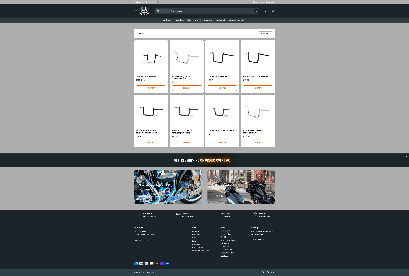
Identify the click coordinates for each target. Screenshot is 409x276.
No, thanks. (183, 161)
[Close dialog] (243, 112)
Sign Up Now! (184, 154)
